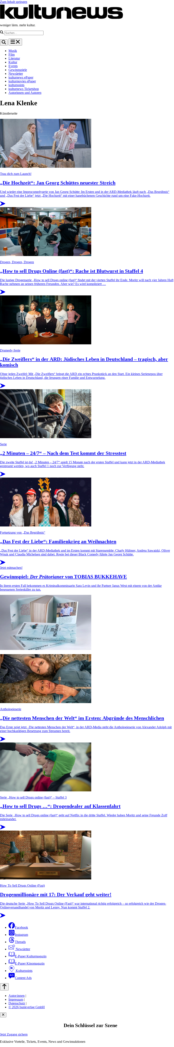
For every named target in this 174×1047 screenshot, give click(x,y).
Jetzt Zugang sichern (14, 1034)
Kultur (12, 62)
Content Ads (23, 978)
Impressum (15, 999)
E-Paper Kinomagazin (30, 963)
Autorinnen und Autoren (24, 92)
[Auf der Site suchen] (4, 42)
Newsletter (15, 73)
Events (13, 66)
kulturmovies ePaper (22, 81)
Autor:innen (16, 995)
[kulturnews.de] (61, 18)
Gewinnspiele (17, 70)
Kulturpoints (23, 970)
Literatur (14, 58)
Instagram (21, 934)
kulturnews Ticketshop (23, 89)
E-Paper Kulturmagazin (30, 956)
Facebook (21, 927)
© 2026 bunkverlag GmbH (26, 1007)
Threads (20, 942)
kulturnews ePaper (20, 77)
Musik (12, 51)
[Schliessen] (3, 1014)
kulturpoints (16, 85)
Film (11, 54)
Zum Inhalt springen (13, 2)
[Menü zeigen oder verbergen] (15, 42)
